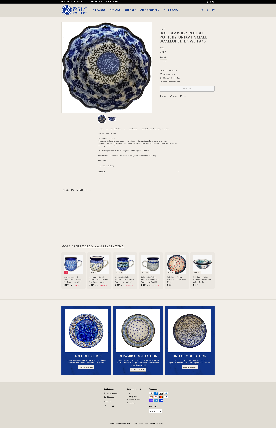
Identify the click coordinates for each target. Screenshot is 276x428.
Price (162, 48)
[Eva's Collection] (86, 330)
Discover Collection (86, 367)
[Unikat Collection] (189, 330)
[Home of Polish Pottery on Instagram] (105, 406)
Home (162, 29)
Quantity (163, 57)
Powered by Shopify (156, 423)
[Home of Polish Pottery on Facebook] (109, 406)
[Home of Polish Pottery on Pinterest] (113, 406)
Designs (115, 10)
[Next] (151, 119)
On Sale (130, 10)
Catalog (99, 10)
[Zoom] (107, 67)
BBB (146, 423)
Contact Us (131, 403)
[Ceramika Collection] (138, 330)
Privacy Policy (138, 423)
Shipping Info (132, 396)
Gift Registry (149, 10)
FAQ (128, 393)
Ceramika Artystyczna (103, 246)
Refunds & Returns (134, 400)
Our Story (171, 10)
